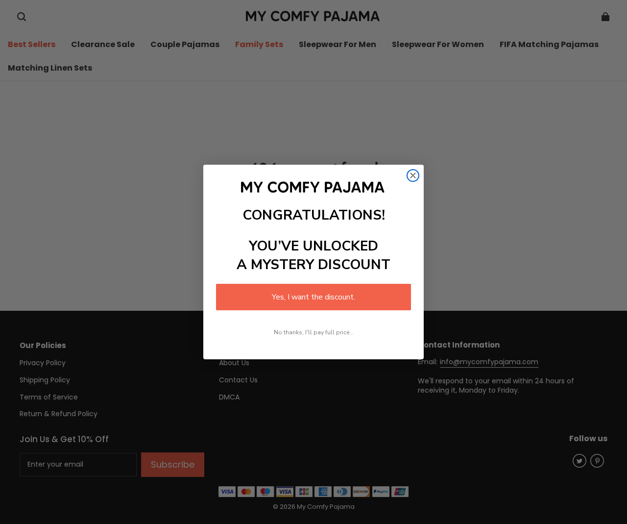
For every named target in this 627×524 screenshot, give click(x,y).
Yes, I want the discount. (313, 297)
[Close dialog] (413, 175)
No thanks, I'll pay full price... (314, 332)
